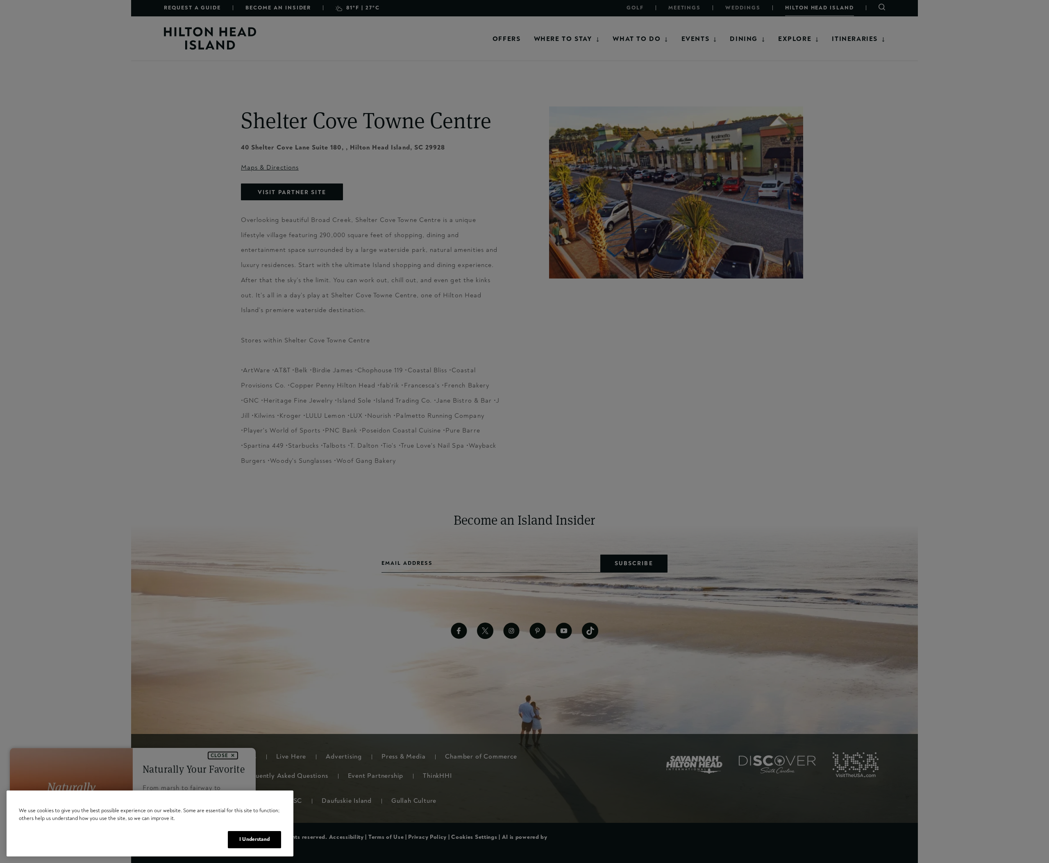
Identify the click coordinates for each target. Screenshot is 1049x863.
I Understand (254, 839)
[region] (150, 823)
